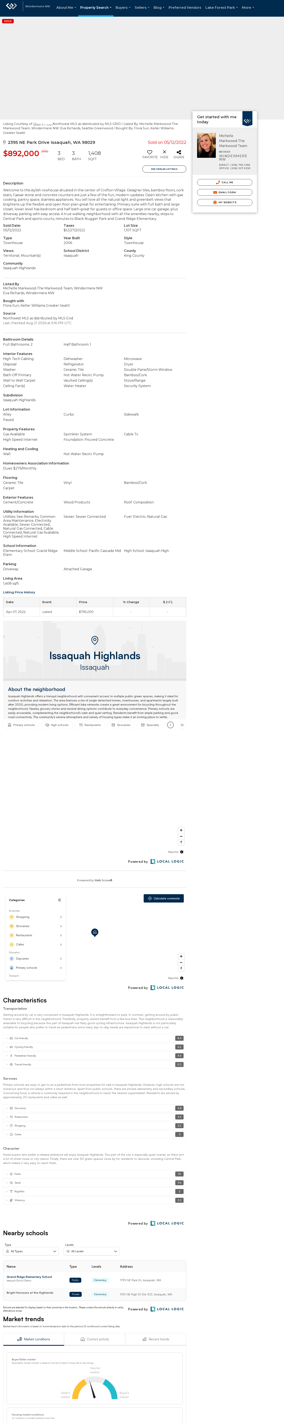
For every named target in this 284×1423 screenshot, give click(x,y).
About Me (67, 11)
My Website (227, 202)
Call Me (227, 182)
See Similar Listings (164, 169)
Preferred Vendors (185, 8)
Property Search (96, 11)
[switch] (149, 156)
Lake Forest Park (222, 11)
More (249, 11)
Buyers (124, 11)
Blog (160, 11)
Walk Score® (103, 880)
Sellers (143, 11)
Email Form (227, 192)
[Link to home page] (11, 8)
